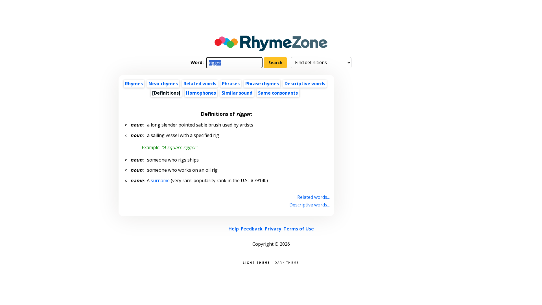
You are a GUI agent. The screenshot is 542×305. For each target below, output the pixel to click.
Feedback (252, 229)
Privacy (273, 229)
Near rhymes (163, 83)
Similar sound (237, 93)
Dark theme (287, 262)
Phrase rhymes (262, 83)
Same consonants (278, 93)
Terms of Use (298, 229)
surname (160, 180)
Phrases (231, 83)
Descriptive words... (309, 205)
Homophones (201, 93)
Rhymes (134, 83)
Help (233, 229)
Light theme (256, 262)
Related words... (313, 197)
